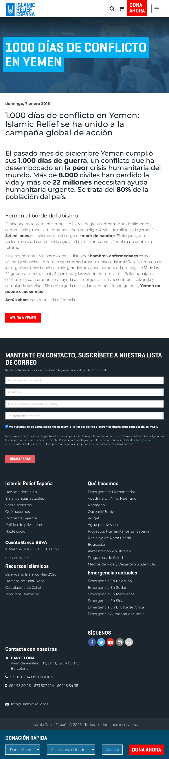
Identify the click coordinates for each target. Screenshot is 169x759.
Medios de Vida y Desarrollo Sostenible (121, 564)
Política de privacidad (23, 525)
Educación (97, 544)
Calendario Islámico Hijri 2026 (31, 574)
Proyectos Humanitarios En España (118, 531)
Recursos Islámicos (22, 594)
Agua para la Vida (103, 525)
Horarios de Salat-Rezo (24, 581)
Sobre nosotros (18, 505)
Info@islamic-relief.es (29, 704)
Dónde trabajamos (21, 518)
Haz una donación (21, 492)
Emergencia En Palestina (110, 581)
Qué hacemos (17, 512)
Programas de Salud (105, 558)
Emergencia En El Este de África (116, 607)
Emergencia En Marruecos (111, 594)
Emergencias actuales (24, 498)
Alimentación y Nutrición (109, 551)
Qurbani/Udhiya (102, 512)
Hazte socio (15, 531)
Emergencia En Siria (105, 601)
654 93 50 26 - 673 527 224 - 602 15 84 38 (43, 686)
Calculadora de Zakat (23, 587)
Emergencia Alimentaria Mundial (116, 614)
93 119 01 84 (20, 677)
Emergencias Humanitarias (112, 492)
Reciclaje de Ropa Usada (109, 538)
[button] (121, 8)
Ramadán (96, 505)
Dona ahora (137, 8)
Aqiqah (94, 518)
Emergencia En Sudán (107, 587)
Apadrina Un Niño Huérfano (112, 498)
